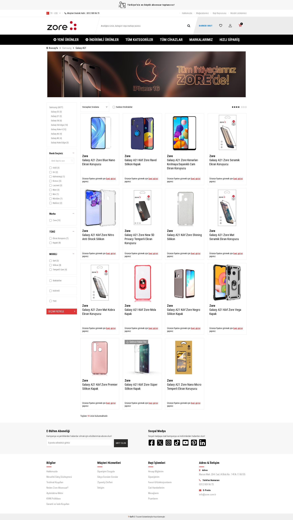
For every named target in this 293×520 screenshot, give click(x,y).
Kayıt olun (121, 443)
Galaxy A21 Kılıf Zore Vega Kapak (225, 312)
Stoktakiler (57, 280)
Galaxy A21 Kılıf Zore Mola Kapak (140, 312)
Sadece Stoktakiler (124, 107)
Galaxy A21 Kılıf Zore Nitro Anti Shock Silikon (98, 237)
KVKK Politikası (53, 498)
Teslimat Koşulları (54, 482)
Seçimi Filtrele (56, 311)
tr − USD (54, 13)
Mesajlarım (153, 493)
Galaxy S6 (56, 120)
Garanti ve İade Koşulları (57, 504)
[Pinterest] (194, 442)
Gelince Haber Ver (138, 342)
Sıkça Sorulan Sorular (107, 477)
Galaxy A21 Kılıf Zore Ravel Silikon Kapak (141, 162)
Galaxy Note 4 (58, 129)
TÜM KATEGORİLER (139, 40)
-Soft (131, 517)
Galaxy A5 (56, 138)
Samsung (66, 48)
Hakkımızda (187, 13)
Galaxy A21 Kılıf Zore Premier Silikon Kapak (100, 386)
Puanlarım (153, 498)
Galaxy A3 (56, 134)
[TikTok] (177, 442)
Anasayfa (53, 48)
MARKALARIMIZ (201, 40)
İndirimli (56, 291)
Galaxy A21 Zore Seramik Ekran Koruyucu (224, 162)
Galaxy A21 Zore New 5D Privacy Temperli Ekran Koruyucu (139, 239)
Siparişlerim (153, 477)
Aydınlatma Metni (54, 493)
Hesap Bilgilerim (155, 471)
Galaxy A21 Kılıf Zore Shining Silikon (184, 237)
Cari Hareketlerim (156, 487)
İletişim (100, 487)
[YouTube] (185, 442)
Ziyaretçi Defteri (105, 482)
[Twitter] (160, 442)
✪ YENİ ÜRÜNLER (66, 40)
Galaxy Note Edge (60, 142)
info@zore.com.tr (207, 494)
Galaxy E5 (56, 112)
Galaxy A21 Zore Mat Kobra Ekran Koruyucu (98, 312)
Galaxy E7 (56, 116)
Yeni (54, 301)
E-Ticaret (138, 517)
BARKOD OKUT (205, 25)
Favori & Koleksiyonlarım (160, 482)
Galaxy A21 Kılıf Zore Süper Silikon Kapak (141, 386)
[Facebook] (151, 442)
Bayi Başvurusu (219, 13)
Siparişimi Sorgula (106, 471)
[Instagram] (168, 442)
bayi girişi (111, 178)
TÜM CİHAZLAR (171, 40)
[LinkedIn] (202, 442)
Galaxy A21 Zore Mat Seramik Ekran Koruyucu (224, 237)
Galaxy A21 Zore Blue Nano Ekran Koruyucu (98, 162)
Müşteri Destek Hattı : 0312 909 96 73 (83, 13)
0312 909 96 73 (206, 484)
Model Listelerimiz (238, 13)
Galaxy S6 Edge (59, 125)
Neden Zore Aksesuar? (57, 487)
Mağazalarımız (202, 13)
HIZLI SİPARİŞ (230, 40)
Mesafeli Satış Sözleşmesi (59, 477)
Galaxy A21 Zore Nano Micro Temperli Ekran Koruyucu (184, 386)
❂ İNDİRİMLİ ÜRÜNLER (102, 40)
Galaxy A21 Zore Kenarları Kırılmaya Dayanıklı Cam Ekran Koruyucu (182, 164)
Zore (85, 156)
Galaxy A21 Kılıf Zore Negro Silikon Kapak (183, 312)
